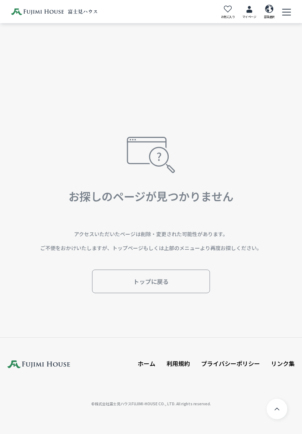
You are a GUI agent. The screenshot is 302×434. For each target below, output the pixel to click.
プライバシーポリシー (230, 363)
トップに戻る (151, 281)
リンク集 (283, 363)
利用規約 (178, 363)
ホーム (146, 363)
